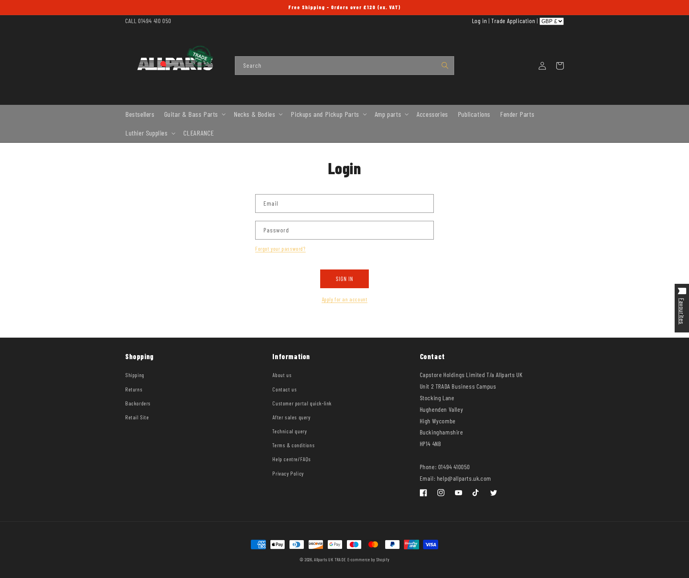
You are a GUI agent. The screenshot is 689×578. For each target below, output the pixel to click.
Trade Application (513, 20)
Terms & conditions (293, 445)
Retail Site (137, 417)
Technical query (289, 431)
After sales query (291, 417)
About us (281, 375)
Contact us (284, 389)
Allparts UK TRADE (330, 559)
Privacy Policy (287, 473)
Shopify (383, 559)
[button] (194, 114)
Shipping (134, 375)
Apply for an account (345, 299)
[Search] (445, 65)
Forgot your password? (280, 248)
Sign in (344, 278)
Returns (133, 389)
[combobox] (344, 66)
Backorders (138, 403)
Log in (479, 20)
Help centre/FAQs (291, 459)
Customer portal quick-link (302, 403)
